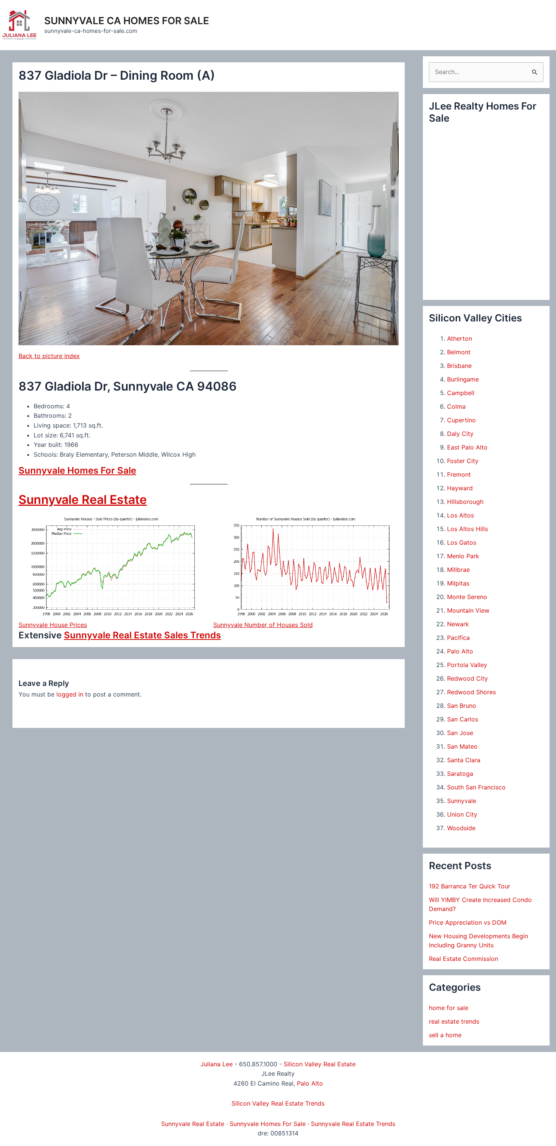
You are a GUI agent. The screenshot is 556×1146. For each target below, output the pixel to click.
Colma (456, 406)
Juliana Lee (216, 1064)
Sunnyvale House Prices (53, 625)
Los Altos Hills (467, 529)
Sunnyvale (461, 801)
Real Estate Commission (463, 958)
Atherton (459, 338)
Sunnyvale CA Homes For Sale (126, 20)
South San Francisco (476, 787)
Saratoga (460, 773)
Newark (458, 624)
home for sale (448, 1008)
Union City (462, 814)
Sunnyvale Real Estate (83, 499)
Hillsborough (465, 501)
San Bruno (461, 705)
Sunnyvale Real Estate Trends (353, 1123)
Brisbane (459, 365)
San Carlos (462, 719)
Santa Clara (463, 760)
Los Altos (460, 515)
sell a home (445, 1035)
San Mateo (462, 746)
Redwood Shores (471, 692)
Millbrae (458, 569)
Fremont (459, 474)
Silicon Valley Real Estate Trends (278, 1103)
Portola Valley (467, 665)
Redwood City (467, 678)
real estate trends (454, 1021)
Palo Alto (460, 651)
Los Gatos (461, 542)
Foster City (462, 461)
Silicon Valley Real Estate (320, 1064)
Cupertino (461, 420)
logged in (69, 694)
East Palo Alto (467, 447)
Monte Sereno (467, 597)
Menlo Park (463, 556)
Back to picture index (49, 356)
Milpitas (458, 583)
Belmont (459, 352)
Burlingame (463, 379)
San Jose (460, 733)
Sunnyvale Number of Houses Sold (263, 625)
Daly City (460, 433)
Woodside (461, 828)
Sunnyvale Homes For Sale (77, 470)
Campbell (460, 393)
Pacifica (458, 637)
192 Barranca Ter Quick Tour (469, 886)
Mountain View (468, 610)
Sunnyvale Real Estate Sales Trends (142, 635)
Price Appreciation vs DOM (467, 922)
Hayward (460, 488)
